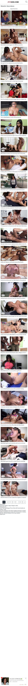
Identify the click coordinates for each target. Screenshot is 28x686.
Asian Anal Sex (14, 8)
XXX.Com (13, 2)
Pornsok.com (3, 506)
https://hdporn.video (13, 505)
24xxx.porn (2, 504)
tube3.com (2, 514)
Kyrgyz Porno (10, 508)
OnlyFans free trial (8, 510)
